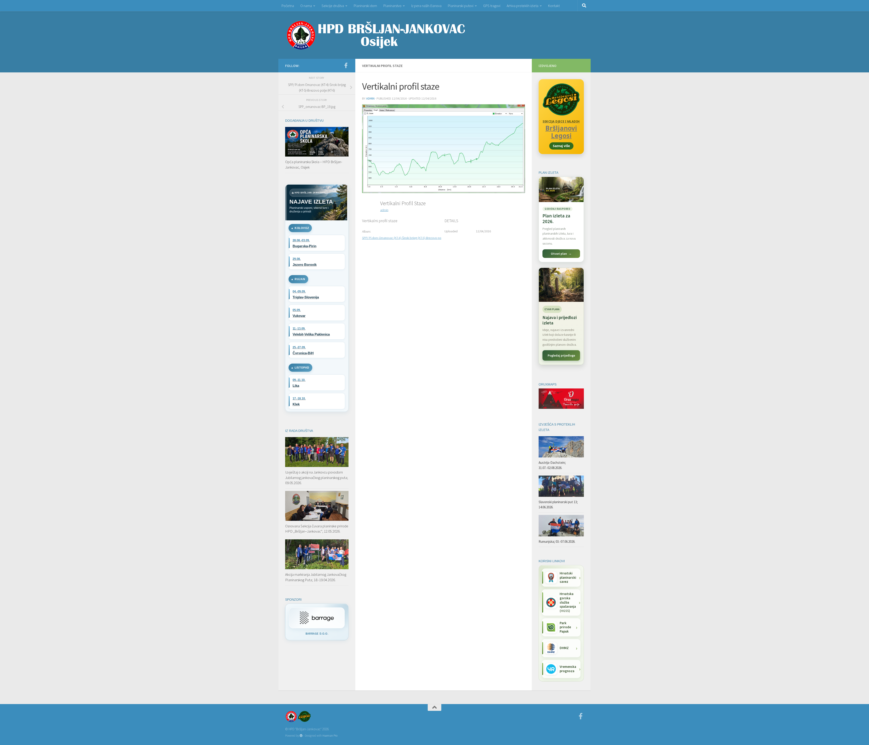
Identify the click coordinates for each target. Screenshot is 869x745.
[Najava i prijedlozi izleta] (561, 285)
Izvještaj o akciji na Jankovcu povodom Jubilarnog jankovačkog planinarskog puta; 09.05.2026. (316, 477)
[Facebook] (346, 65)
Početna (288, 5)
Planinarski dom (365, 5)
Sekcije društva (333, 5)
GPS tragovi (491, 5)
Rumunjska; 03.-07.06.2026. (557, 541)
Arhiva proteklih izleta (522, 5)
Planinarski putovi (460, 5)
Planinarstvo (392, 5)
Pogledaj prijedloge (561, 355)
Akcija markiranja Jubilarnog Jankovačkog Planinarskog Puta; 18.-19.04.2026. (315, 577)
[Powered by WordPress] (301, 735)
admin (370, 98)
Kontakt (554, 5)
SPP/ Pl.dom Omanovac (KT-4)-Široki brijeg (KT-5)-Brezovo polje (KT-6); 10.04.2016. (415, 238)
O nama (306, 5)
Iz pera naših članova (426, 5)
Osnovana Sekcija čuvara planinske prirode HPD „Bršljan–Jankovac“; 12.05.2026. (316, 529)
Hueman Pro (329, 736)
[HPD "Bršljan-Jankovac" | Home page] (375, 35)
